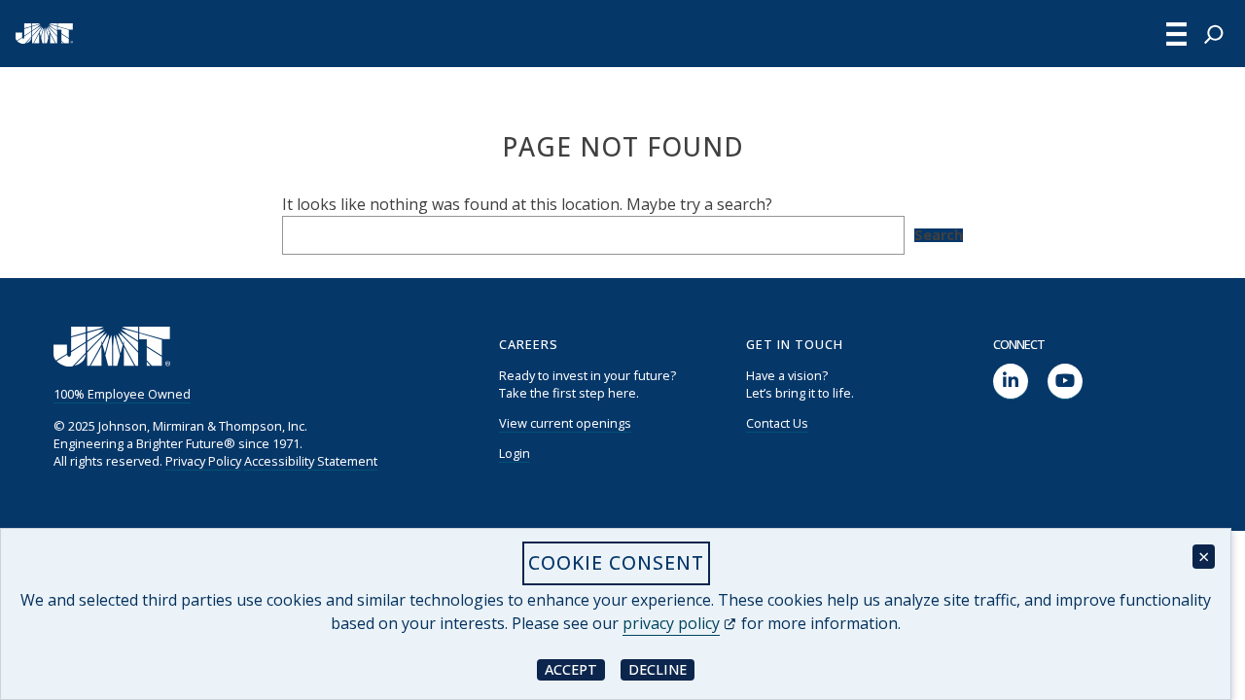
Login (514, 453)
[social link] (1010, 382)
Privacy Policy (203, 461)
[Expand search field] (1213, 34)
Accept (575, 668)
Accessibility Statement (310, 461)
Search (938, 235)
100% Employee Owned (122, 393)
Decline (661, 668)
